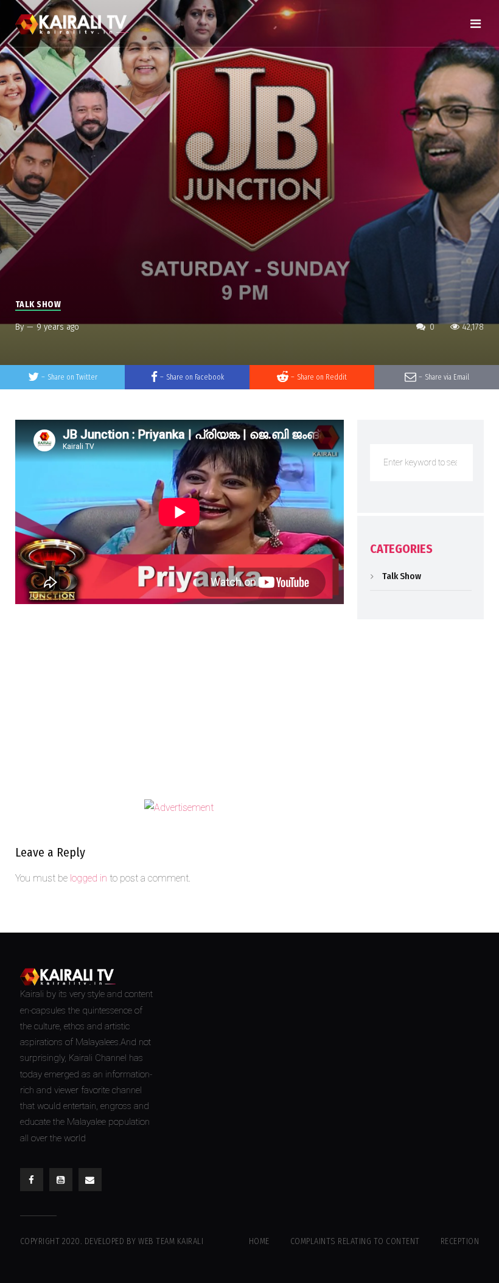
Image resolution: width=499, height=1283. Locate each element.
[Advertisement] (179, 704)
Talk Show (38, 304)
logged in (88, 878)
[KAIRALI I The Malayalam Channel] (76, 23)
